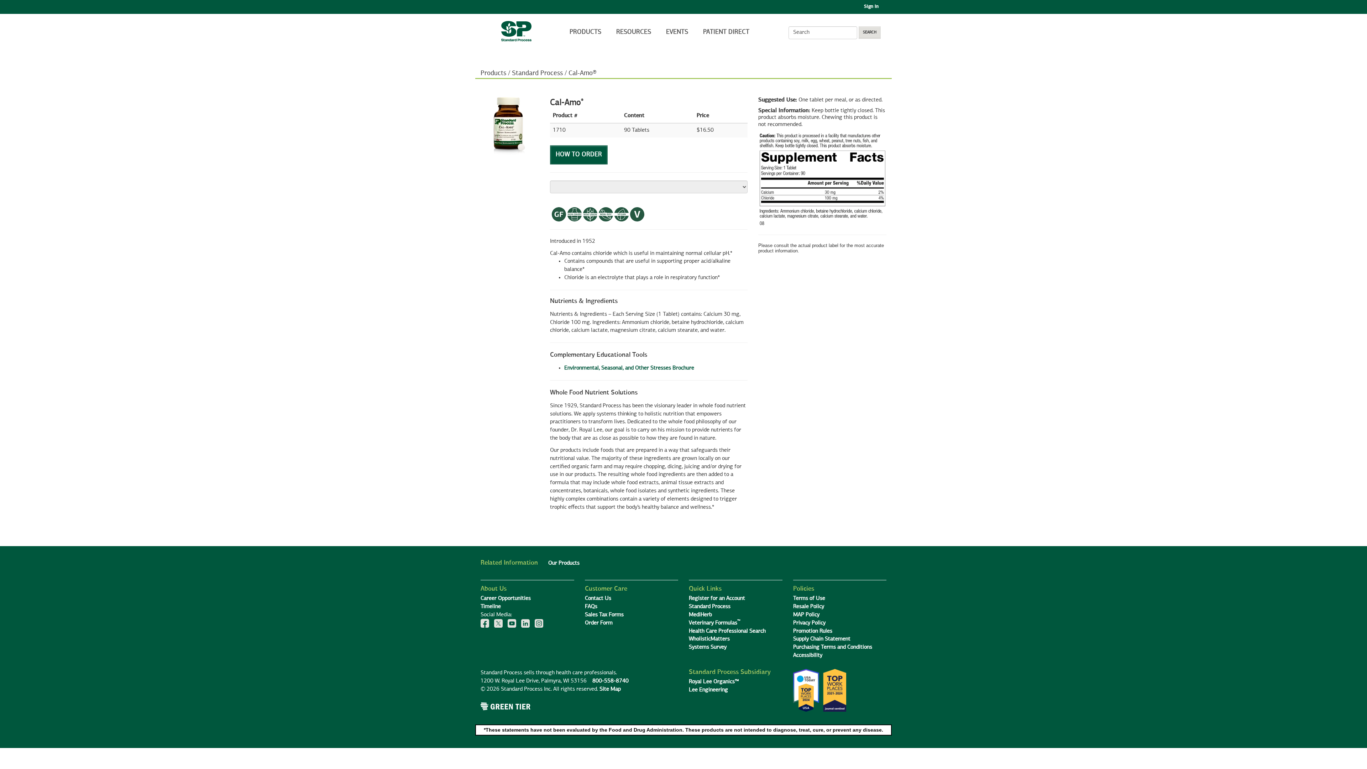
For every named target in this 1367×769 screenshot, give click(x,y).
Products (585, 32)
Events (677, 32)
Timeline (491, 607)
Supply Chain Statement (821, 639)
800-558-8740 (610, 681)
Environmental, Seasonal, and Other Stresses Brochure (629, 368)
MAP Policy (806, 615)
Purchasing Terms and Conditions (832, 647)
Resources (633, 32)
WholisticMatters (709, 639)
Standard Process (537, 73)
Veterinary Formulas (714, 623)
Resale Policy (808, 607)
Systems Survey (708, 647)
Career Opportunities (506, 598)
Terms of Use (809, 598)
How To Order (579, 154)
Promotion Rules (812, 631)
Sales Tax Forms (604, 615)
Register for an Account (717, 598)
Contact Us (598, 598)
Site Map (610, 689)
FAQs (591, 607)
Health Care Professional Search (727, 631)
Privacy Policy (809, 623)
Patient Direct (727, 32)
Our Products (564, 563)
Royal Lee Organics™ (714, 682)
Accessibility (807, 655)
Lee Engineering (708, 690)
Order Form (599, 623)
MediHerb (700, 615)
